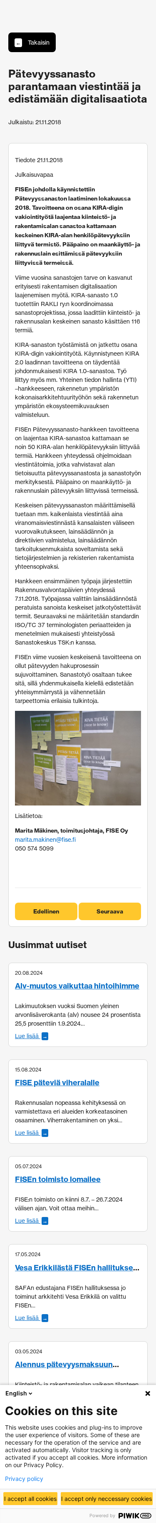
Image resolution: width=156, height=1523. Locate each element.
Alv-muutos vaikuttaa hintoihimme (77, 986)
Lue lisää (31, 1035)
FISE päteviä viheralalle (57, 1082)
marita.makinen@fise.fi (45, 839)
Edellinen (46, 911)
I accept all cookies (30, 1498)
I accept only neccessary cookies (106, 1498)
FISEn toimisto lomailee (58, 1179)
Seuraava (110, 911)
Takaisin (33, 42)
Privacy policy (24, 1478)
